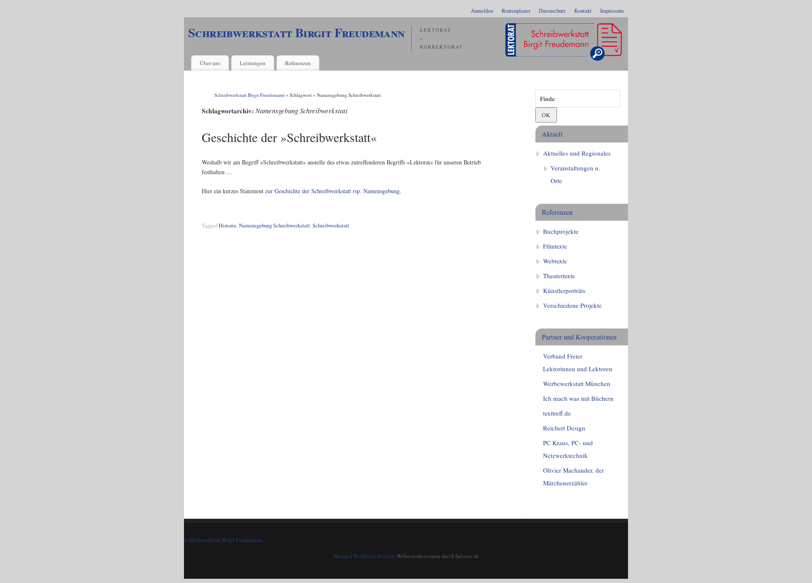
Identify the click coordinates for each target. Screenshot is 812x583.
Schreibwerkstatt (331, 225)
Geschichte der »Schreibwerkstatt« (289, 137)
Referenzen (298, 63)
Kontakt (583, 10)
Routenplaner (516, 10)
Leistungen (253, 63)
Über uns (210, 63)
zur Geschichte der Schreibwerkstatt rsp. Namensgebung (332, 191)
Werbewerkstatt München (576, 383)
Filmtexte (555, 246)
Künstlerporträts (564, 290)
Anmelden (482, 10)
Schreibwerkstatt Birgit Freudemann (296, 32)
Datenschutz (552, 10)
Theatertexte (559, 275)
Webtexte (555, 261)
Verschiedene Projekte (572, 305)
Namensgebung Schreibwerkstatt (274, 225)
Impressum (612, 10)
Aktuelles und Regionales (577, 153)
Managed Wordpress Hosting (363, 556)
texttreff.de (557, 413)
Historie (227, 225)
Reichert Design (564, 428)
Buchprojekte (561, 231)
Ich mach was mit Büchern (578, 398)
